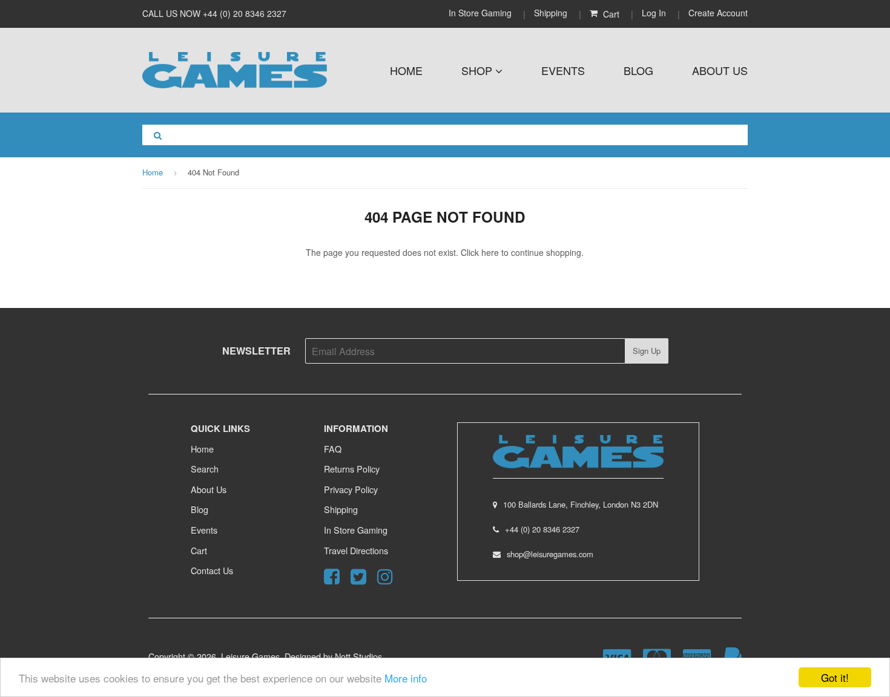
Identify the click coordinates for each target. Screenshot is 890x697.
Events (563, 70)
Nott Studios (358, 656)
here (490, 252)
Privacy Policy (351, 489)
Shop (478, 70)
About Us (720, 70)
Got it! (835, 677)
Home (406, 70)
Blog (638, 70)
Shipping (550, 13)
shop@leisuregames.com (550, 554)
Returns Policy (352, 468)
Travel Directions (356, 550)
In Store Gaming (481, 13)
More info (405, 678)
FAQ (332, 448)
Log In (654, 13)
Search (205, 468)
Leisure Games (250, 656)
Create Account (718, 13)
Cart (199, 550)
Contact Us (212, 570)
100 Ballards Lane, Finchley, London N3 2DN (580, 504)
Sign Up (647, 350)
